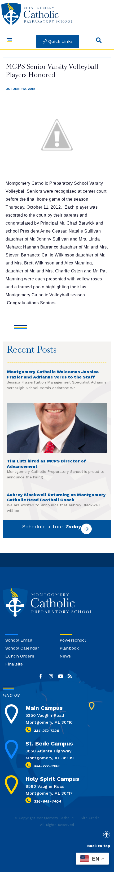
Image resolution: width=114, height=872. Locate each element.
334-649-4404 (47, 801)
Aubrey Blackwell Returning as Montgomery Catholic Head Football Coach (56, 497)
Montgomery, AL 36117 (49, 793)
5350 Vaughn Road (44, 715)
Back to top (98, 846)
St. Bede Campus (49, 743)
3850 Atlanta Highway (48, 750)
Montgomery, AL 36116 (49, 722)
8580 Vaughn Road (44, 786)
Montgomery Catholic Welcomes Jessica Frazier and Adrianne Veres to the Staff (53, 374)
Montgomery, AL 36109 (49, 757)
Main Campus (44, 708)
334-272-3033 (46, 766)
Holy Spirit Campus (52, 779)
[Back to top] (106, 834)
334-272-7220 (46, 730)
